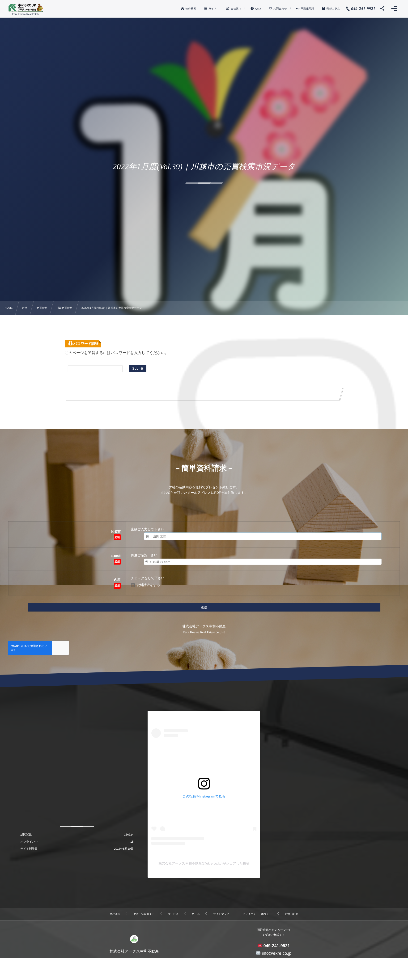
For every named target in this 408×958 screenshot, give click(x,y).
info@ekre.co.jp (276, 953)
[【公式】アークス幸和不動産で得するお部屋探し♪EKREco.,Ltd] (26, 8)
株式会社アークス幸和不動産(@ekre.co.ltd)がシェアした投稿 (203, 863)
